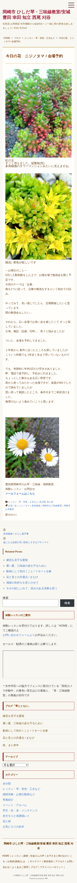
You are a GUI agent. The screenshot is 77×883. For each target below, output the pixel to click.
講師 (25, 856)
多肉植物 (36, 505)
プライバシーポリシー (51, 867)
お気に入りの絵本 (13, 826)
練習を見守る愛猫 (17, 559)
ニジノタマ (24, 505)
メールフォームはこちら (20, 493)
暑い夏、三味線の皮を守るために (26, 565)
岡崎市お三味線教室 (52, 505)
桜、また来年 (11, 745)
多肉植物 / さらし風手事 (16, 533)
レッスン (16, 856)
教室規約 (48, 861)
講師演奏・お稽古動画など (19, 794)
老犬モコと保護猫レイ (16, 815)
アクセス (60, 861)
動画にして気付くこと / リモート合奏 (28, 571)
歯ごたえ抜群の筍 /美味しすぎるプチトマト (26, 542)
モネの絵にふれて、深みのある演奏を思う (31, 588)
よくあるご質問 (20, 867)
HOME (5, 856)
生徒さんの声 (37, 856)
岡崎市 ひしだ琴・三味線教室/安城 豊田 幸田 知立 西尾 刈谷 (39, 875)
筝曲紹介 (8, 799)
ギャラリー (35, 861)
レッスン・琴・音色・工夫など (23, 502)
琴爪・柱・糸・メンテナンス (20, 810)
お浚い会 (12, 505)
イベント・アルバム (15, 805)
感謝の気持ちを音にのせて (22, 582)
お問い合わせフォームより (19, 634)
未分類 (42, 502)
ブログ (34, 867)
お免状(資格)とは (17, 861)
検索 (5, 597)
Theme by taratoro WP (38, 878)
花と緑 (50, 502)
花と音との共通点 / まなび (22, 576)
